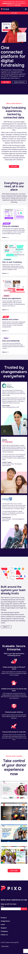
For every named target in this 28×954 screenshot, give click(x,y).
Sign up (24, 908)
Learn (3, 924)
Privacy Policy (4, 946)
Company (4, 931)
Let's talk (14, 13)
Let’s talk (14, 870)
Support (4, 928)
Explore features (19, 82)
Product (4, 918)
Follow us (4, 935)
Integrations (5, 921)
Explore (4, 237)
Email (2, 906)
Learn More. (17, 5)
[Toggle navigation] (25, 9)
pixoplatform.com (7, 3)
